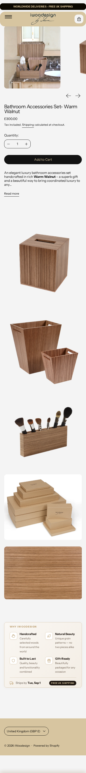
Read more (11, 193)
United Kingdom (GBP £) (23, 731)
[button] (32, 57)
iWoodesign (22, 745)
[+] (26, 144)
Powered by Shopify (47, 745)
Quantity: (11, 135)
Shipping (28, 124)
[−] (8, 144)
